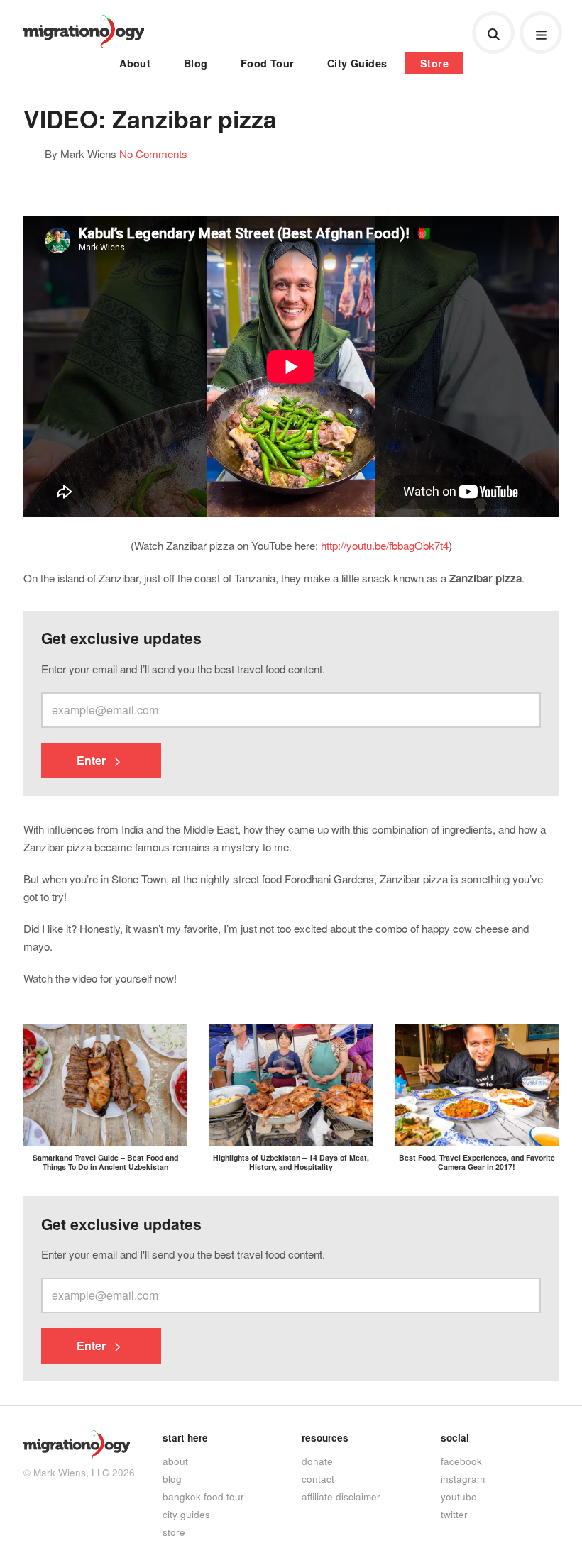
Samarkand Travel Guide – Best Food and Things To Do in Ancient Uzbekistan (105, 1162)
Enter (93, 760)
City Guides (357, 63)
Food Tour (268, 63)
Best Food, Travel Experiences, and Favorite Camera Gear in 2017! (477, 1162)
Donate (317, 1461)
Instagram (463, 1478)
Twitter (454, 1514)
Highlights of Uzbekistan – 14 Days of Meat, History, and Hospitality (291, 1162)
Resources (325, 1437)
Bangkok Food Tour (203, 1496)
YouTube (459, 1496)
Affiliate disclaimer (341, 1496)
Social (455, 1437)
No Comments (153, 153)
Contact (318, 1478)
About (134, 63)
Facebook (461, 1461)
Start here (185, 1437)
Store (434, 63)
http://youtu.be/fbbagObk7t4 (385, 545)
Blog (196, 63)
